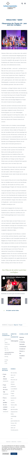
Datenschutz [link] (13, 441)
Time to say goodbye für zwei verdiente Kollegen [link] (5, 403)
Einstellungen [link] (6, 453)
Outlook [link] (21, 339)
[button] (2, 301)
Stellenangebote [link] (14, 340)
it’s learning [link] (22, 342)
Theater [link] (20, 324)
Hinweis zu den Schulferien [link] (22, 353)
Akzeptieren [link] (13, 453)
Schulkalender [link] (22, 346)
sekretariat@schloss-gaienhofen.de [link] (7, 353)
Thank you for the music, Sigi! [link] (5, 388)
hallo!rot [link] (19, 441)
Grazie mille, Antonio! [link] (5, 376)
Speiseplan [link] (22, 344)
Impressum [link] (8, 441)
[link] (10, 5)
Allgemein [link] (16, 324)
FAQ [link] (20, 358)
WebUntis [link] (21, 337)
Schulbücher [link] (22, 348)
